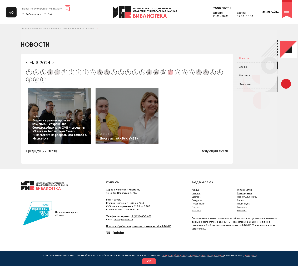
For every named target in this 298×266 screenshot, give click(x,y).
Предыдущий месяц (41, 151)
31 (43, 79)
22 (177, 72)
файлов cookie (250, 255)
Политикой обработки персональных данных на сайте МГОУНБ (193, 255)
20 (163, 72)
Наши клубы (243, 203)
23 (184, 72)
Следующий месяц (214, 151)
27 (212, 72)
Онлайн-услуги (244, 189)
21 (78, 29)
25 (198, 72)
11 (99, 72)
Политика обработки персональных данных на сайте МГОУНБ (138, 226)
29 (29, 79)
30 (36, 79)
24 (191, 72)
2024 (64, 29)
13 (113, 72)
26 (205, 72)
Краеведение (244, 193)
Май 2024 (39, 62)
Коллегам (242, 207)
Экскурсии (245, 84)
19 (156, 72)
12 (106, 72)
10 (92, 72)
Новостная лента (40, 29)
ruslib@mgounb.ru (123, 219)
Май (72, 29)
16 (135, 72)
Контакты (241, 210)
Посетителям (198, 203)
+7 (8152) (141, 216)
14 (120, 72)
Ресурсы (196, 207)
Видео (240, 200)
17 (142, 72)
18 (149, 72)
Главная (25, 29)
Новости (55, 29)
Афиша (243, 66)
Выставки (244, 75)
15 (128, 72)
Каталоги (196, 210)
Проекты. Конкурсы (247, 196)
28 (219, 72)
